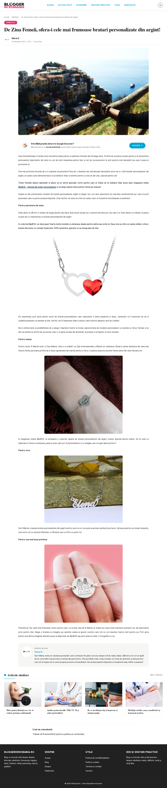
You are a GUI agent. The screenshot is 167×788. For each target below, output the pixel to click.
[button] (160, 5)
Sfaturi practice (100, 5)
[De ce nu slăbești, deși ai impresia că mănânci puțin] (103, 694)
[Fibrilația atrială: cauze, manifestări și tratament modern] (144, 694)
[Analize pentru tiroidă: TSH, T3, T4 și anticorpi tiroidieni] (63, 694)
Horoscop (130, 5)
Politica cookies (92, 762)
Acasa (50, 5)
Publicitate (49, 771)
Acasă (6, 17)
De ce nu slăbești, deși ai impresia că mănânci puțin (103, 711)
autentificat (50, 734)
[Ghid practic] (14, 5)
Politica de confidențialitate (97, 758)
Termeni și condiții (93, 766)
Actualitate (65, 5)
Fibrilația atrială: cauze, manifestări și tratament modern (144, 711)
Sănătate (15, 17)
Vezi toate (155, 675)
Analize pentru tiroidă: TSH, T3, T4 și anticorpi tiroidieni (63, 711)
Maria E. (16, 38)
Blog (47, 762)
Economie (81, 5)
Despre (48, 766)
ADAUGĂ (137, 145)
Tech (117, 5)
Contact (89, 771)
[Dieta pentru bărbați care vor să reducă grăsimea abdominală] (22, 694)
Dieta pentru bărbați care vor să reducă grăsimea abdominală (20, 711)
